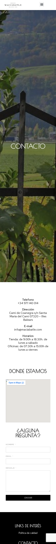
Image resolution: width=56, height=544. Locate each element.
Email (9, 456)
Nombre (10, 445)
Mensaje (10, 468)
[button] (41, 4)
